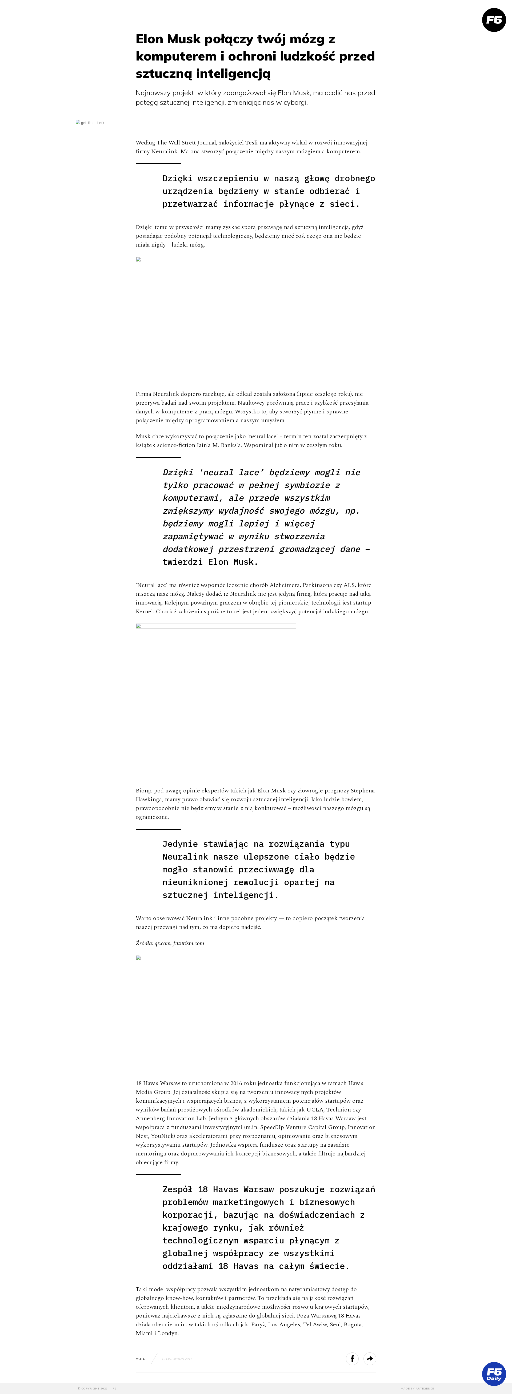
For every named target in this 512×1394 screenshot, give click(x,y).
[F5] (494, 20)
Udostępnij (358, 1359)
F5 (114, 1388)
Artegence (425, 1388)
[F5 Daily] (494, 1374)
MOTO (141, 1359)
